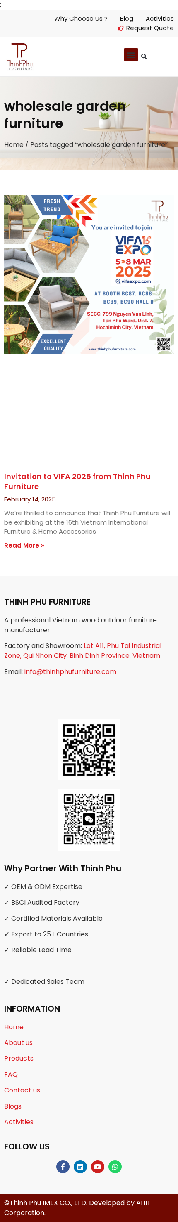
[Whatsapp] (115, 1166)
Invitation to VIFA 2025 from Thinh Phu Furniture (77, 481)
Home (14, 144)
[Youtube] (97, 1166)
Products (19, 1058)
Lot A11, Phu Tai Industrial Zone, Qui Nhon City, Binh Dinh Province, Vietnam (82, 650)
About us (18, 1042)
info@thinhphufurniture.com (70, 671)
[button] (144, 57)
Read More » (24, 545)
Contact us (22, 1090)
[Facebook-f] (63, 1166)
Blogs (13, 1106)
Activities (19, 1122)
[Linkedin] (80, 1166)
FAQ (11, 1074)
